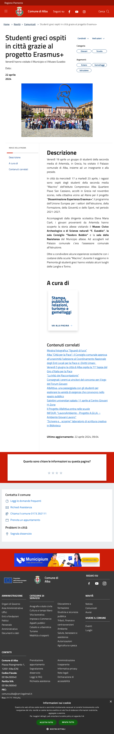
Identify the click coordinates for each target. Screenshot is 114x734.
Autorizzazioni (65, 641)
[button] (57, 728)
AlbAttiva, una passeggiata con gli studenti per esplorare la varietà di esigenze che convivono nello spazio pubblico (75, 392)
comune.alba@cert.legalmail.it (17, 693)
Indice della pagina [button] (17, 147)
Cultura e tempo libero (41, 610)
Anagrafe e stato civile (41, 606)
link (82, 716)
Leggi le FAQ (36, 677)
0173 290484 (14, 698)
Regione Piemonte (13, 3)
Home (7, 24)
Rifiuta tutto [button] (68, 722)
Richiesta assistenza (40, 681)
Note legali (63, 673)
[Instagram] (83, 11)
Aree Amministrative (12, 608)
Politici (5, 620)
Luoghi (89, 630)
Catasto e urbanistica (40, 627)
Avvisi (89, 612)
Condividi (82, 38)
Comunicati (30, 24)
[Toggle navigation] (6, 11)
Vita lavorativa (37, 614)
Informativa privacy (67, 668)
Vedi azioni (97, 38)
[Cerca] (108, 11)
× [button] (111, 702)
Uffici (4, 612)
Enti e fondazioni (10, 616)
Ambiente (62, 628)
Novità (17, 24)
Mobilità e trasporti (39, 635)
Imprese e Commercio (40, 619)
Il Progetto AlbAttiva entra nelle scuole (68, 409)
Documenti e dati (10, 633)
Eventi (89, 626)
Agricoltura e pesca (67, 645)
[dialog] (57, 716)
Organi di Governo (11, 604)
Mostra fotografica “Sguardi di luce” (67, 350)
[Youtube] (76, 11)
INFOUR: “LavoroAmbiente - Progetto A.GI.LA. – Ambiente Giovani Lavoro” (73, 415)
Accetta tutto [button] (46, 722)
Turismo (34, 631)
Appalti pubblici (37, 623)
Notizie (89, 604)
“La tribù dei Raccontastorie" (63, 375)
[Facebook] (68, 11)
